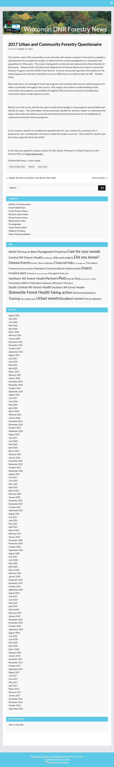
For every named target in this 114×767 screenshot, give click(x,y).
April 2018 (13, 646)
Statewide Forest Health (29, 292)
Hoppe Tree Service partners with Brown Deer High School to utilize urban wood (31, 179)
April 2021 (13, 527)
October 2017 (15, 666)
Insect (86, 268)
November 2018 (16, 623)
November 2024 (16, 385)
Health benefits (73, 268)
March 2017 (14, 689)
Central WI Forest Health (26, 257)
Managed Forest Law (58, 273)
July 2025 (13, 359)
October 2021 (15, 507)
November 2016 (16, 702)
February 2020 (15, 573)
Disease (14, 263)
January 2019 (14, 616)
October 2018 (15, 626)
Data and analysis (63, 257)
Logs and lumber (42, 273)
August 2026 (14, 316)
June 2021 (13, 521)
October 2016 (15, 706)
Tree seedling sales (28, 299)
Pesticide (70, 279)
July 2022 (13, 478)
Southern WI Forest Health (68, 287)
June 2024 (13, 402)
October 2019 (15, 587)
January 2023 (14, 458)
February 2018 (15, 653)
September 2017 (16, 669)
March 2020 (14, 570)
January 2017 (14, 696)
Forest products (55, 268)
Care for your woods (83, 251)
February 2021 (15, 534)
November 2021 (16, 504)
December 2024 (16, 382)
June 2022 (13, 481)
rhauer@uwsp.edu (34, 154)
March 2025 (14, 372)
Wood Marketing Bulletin (19, 234)
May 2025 (13, 365)
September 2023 (16, 431)
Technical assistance (84, 293)
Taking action (61, 292)
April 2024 (13, 408)
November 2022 (16, 464)
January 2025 (14, 378)
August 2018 (14, 633)
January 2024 (14, 418)
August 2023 (14, 435)
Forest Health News (17, 208)
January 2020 (14, 577)
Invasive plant (17, 273)
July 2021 (13, 517)
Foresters (40, 268)
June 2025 (13, 362)
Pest (62, 278)
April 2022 (13, 488)
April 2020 (13, 567)
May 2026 (13, 326)
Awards (26, 252)
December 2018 (16, 620)
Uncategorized (15, 224)
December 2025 (16, 342)
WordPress (58, 757)
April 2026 (13, 329)
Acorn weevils (100, 178)
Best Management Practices (49, 251)
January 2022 (14, 497)
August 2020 (14, 554)
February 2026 (15, 335)
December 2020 (16, 540)
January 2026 (14, 339)
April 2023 (13, 448)
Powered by (36, 757)
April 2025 (13, 369)
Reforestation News (17, 221)
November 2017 (16, 663)
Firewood (14, 269)
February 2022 (15, 494)
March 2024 (14, 411)
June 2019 (13, 600)
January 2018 (14, 656)
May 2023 (13, 445)
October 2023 (15, 428)
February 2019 (15, 613)
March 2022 (14, 491)
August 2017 (14, 673)
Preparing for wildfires (88, 279)
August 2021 (14, 514)
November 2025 (16, 345)
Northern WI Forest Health (27, 278)
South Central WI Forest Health (30, 287)
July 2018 (13, 636)
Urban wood (42, 167)
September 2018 (16, 630)
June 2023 (13, 441)
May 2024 (13, 405)
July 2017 (13, 676)
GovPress (45, 757)
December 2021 (16, 501)
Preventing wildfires (19, 283)
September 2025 (16, 352)
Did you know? (87, 257)
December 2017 (16, 659)
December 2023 (16, 421)
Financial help (63, 263)
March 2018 (14, 649)
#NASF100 (15, 252)
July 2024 (13, 398)
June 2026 (13, 322)
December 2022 (16, 461)
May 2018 (13, 643)
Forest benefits (26, 269)
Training (14, 298)
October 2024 (15, 388)
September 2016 (16, 709)
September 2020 (16, 550)
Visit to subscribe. (16, 725)
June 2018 (13, 639)
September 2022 (16, 471)
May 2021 (13, 524)
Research (58, 283)
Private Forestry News (18, 218)
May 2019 (13, 603)
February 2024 (15, 415)
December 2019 (16, 580)
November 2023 (16, 425)
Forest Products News (18, 211)
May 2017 (13, 683)
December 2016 (16, 699)
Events (25, 263)
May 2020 (13, 564)
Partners (31, 167)
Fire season (92, 263)
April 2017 (13, 686)
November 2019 (16, 583)
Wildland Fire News (17, 231)
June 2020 (13, 560)
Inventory (31, 273)
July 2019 (13, 597)
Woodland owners (71, 298)
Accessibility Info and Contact (57, 760)
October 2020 (15, 547)
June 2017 (13, 679)
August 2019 (14, 593)
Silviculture (68, 283)
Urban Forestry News (17, 167)
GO (102, 187)
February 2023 (15, 455)
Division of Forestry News (20, 205)
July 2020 (13, 557)
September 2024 (16, 392)
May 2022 (13, 484)
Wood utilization (93, 299)
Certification (48, 258)
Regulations (48, 283)
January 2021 (14, 537)
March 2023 (14, 451)
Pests (78, 278)
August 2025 (14, 355)
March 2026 (14, 332)
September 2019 (16, 590)
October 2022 (15, 468)
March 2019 (14, 610)
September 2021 (16, 511)
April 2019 (13, 606)
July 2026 (13, 319)
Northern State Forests (18, 215)
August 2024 (14, 395)
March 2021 (14, 530)
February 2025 (15, 375)
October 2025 (15, 349)
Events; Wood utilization (42, 263)
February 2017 (15, 692)
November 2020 (16, 544)
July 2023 (13, 438)
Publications (36, 283)
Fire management (80, 263)
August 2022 (14, 474)
